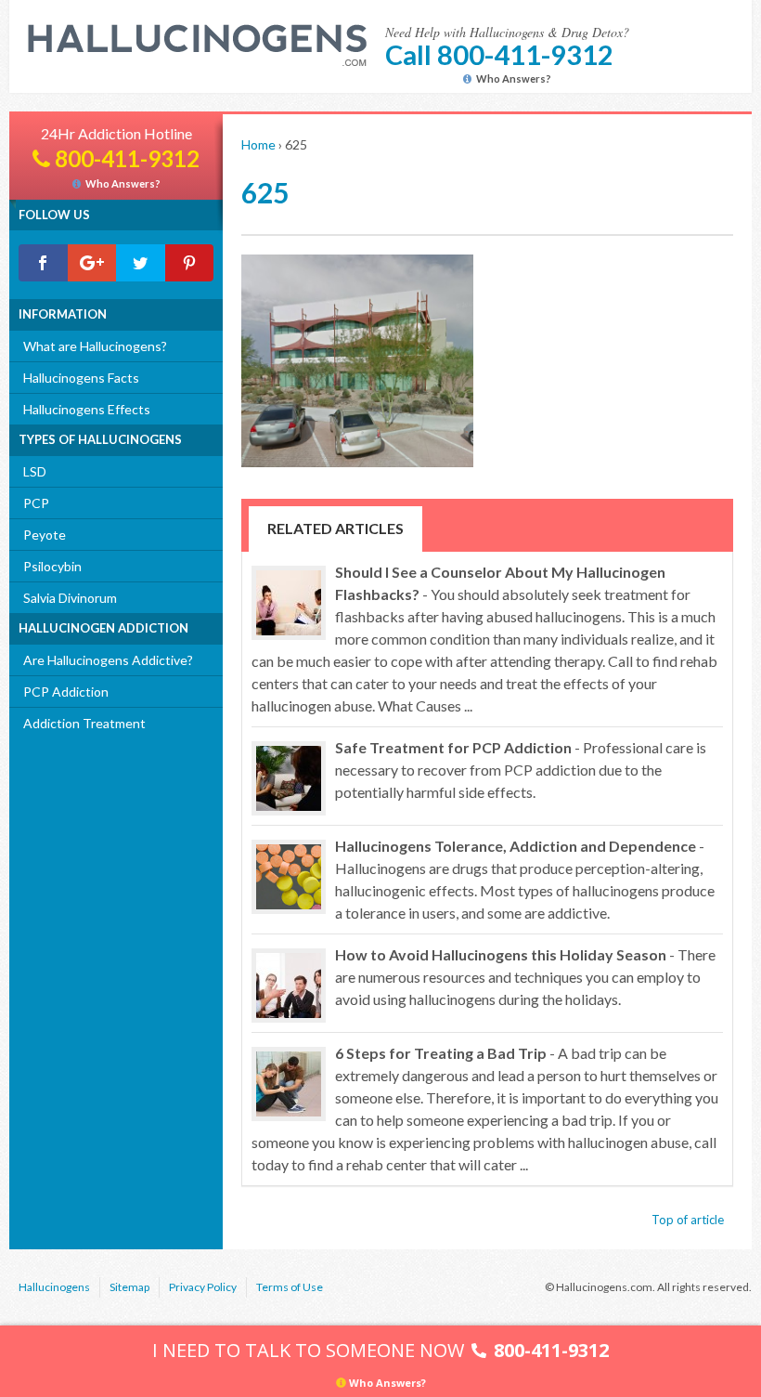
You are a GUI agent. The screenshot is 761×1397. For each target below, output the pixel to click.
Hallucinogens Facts (81, 377)
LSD (34, 471)
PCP (36, 503)
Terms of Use (289, 1287)
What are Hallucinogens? (95, 346)
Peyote (44, 534)
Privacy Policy (203, 1287)
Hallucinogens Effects (86, 409)
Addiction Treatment (84, 723)
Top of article (687, 1219)
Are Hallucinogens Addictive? (108, 660)
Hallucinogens (54, 1287)
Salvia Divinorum (70, 598)
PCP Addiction (66, 691)
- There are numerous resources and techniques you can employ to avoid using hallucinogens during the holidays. (525, 977)
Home (258, 144)
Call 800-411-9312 (499, 54)
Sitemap (129, 1287)
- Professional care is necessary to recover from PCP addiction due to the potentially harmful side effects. (520, 769)
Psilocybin (52, 566)
